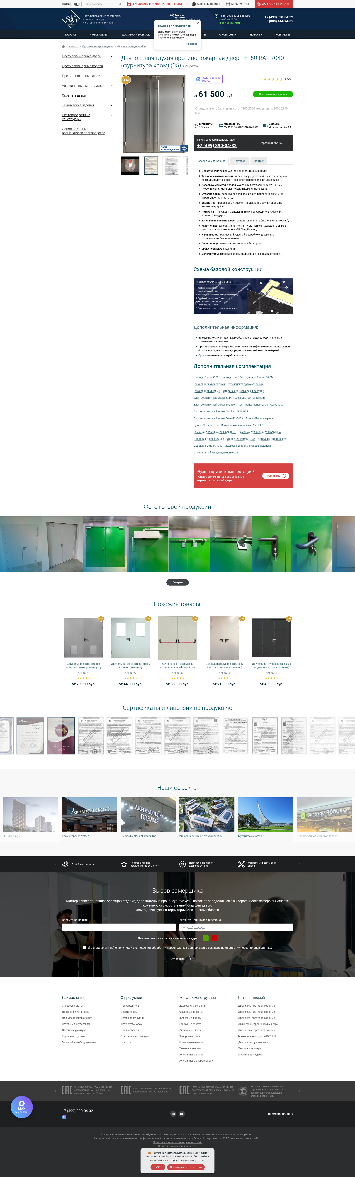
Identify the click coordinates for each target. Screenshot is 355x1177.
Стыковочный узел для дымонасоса (216, 452)
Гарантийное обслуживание (79, 1042)
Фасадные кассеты (191, 1011)
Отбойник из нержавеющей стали (243, 390)
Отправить (178, 959)
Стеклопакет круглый (207, 390)
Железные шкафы (190, 1017)
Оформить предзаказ (273, 94)
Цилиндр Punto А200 (206, 377)
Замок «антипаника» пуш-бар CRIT (215, 432)
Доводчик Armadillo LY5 (272, 438)
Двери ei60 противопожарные (256, 1005)
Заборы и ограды (189, 1036)
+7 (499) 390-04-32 (279, 17)
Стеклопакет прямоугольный (245, 384)
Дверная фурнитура (74, 1030)
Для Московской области (77, 1017)
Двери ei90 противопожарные (256, 1017)
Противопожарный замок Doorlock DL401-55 (221, 411)
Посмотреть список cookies (186, 1167)
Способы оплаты (72, 1005)
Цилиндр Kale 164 (232, 377)
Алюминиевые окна (191, 1054)
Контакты (283, 34)
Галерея (178, 582)
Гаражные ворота (190, 1024)
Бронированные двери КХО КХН (257, 1036)
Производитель (130, 1005)
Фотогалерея (99, 34)
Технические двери (249, 1048)
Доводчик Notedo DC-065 (209, 438)
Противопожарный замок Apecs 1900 (260, 404)
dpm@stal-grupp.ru (280, 1114)
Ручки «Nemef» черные (259, 418)
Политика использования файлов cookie (177, 1142)
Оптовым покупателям (76, 1024)
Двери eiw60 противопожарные (257, 1030)
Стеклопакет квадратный (209, 384)
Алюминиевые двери (250, 1054)
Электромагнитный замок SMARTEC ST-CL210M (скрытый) (229, 397)
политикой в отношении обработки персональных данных (157, 947)
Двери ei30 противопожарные (256, 1011)
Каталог (71, 34)
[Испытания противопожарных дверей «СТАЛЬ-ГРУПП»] (130, 166)
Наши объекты (130, 1030)
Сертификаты (129, 1011)
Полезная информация (135, 1036)
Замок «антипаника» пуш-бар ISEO (242, 425)
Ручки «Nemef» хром (206, 425)
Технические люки (190, 1048)
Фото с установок (131, 1024)
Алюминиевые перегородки (196, 1060)
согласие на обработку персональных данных (240, 947)
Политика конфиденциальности (177, 1146)
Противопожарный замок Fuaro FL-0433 (218, 418)
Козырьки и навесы (191, 1042)
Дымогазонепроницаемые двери (258, 1024)
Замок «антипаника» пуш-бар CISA (260, 432)
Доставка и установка (75, 1011)
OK (158, 1167)
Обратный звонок (271, 143)
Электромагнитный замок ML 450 (214, 404)
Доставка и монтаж (136, 34)
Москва (180, 15)
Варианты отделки (73, 1036)
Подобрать (273, 475)
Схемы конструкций (133, 1017)
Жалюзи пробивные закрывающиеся (248, 445)
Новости (256, 34)
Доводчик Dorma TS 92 (241, 438)
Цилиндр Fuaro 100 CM (259, 377)
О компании (227, 34)
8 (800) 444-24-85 (279, 21)
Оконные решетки (190, 1030)
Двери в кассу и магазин (253, 1042)
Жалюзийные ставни (192, 1005)
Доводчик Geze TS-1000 (208, 445)
